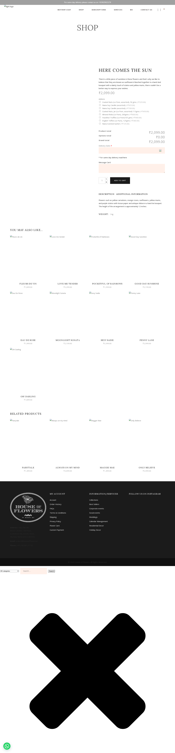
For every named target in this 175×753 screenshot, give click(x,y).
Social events (94, 513)
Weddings (93, 517)
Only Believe (147, 467)
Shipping (53, 517)
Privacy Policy (55, 521)
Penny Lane (147, 340)
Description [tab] (106, 194)
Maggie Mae (107, 467)
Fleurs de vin (28, 283)
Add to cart (120, 180)
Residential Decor (96, 525)
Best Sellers (94, 504)
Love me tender (68, 283)
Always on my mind (68, 467)
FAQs (52, 508)
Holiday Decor (95, 530)
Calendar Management (98, 521)
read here (123, 157)
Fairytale (28, 467)
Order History (55, 504)
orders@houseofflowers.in (27, 541)
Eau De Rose (28, 340)
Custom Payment (57, 530)
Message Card (105, 162)
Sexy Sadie (107, 340)
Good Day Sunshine (147, 283)
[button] (6, 746)
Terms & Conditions (58, 513)
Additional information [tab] (132, 194)
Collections (93, 500)
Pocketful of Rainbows (107, 283)
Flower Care (55, 525)
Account (53, 500)
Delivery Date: (104, 146)
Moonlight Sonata (68, 340)
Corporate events (96, 508)
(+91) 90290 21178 (25, 545)
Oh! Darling (28, 396)
